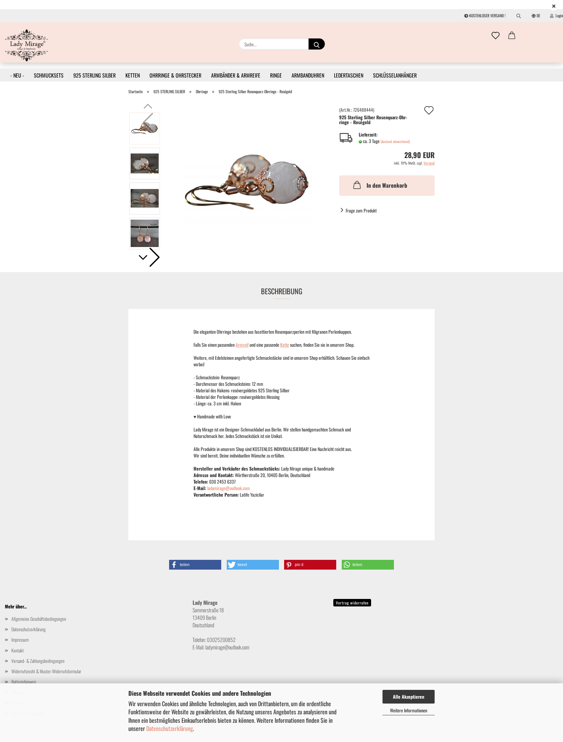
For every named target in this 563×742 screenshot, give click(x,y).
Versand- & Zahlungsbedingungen (38, 660)
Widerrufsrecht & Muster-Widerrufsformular (46, 671)
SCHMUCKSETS (49, 75)
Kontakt (17, 650)
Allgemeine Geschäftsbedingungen (38, 618)
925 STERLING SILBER (94, 75)
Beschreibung (281, 291)
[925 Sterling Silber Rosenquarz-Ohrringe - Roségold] (247, 180)
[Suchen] (519, 15)
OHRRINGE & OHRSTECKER (175, 75)
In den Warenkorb (387, 185)
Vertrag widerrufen (352, 602)
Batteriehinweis (23, 681)
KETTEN (132, 75)
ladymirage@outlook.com (228, 488)
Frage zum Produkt (361, 210)
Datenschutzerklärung (169, 728)
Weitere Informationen (408, 710)
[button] (512, 36)
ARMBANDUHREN (308, 75)
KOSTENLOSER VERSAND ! (487, 15)
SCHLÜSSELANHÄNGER (395, 75)
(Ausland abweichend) (395, 141)
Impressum (20, 639)
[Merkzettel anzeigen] (495, 36)
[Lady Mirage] (26, 45)
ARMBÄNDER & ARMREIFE (235, 75)
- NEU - (17, 75)
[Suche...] (317, 44)
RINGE (276, 75)
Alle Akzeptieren (408, 696)
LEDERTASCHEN (348, 75)
